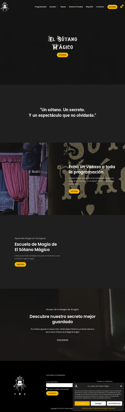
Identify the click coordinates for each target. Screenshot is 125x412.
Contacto (100, 7)
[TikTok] (25, 394)
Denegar (98, 403)
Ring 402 (89, 7)
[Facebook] (20, 394)
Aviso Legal (112, 408)
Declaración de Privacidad (100, 408)
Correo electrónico (52, 382)
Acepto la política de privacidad (58, 389)
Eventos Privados (76, 7)
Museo (63, 7)
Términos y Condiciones (104, 381)
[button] (121, 386)
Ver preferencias (114, 403)
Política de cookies (87, 408)
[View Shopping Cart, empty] (121, 7)
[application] (57, 6)
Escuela (53, 7)
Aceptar (82, 403)
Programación (40, 7)
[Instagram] (15, 394)
